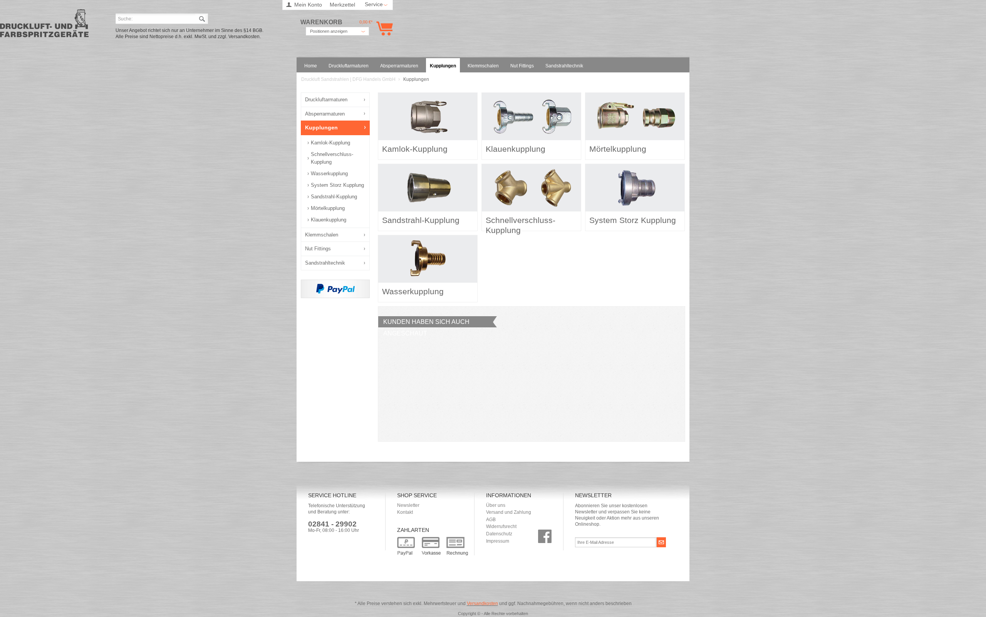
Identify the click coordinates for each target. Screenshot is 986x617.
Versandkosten (482, 603)
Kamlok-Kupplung (330, 143)
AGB (491, 519)
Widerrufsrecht (501, 526)
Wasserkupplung (329, 173)
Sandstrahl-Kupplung (334, 197)
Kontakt (405, 512)
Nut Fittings (318, 248)
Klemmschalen (321, 235)
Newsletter (408, 505)
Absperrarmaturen (325, 114)
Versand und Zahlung (508, 512)
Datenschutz (499, 534)
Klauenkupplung (328, 220)
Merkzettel (342, 5)
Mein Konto (308, 5)
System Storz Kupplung (337, 185)
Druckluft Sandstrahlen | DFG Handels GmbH (44, 25)
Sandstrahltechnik (325, 263)
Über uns (495, 505)
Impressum (497, 541)
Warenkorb (383, 28)
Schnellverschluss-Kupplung (332, 158)
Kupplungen (321, 127)
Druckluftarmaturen (326, 99)
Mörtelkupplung (328, 208)
